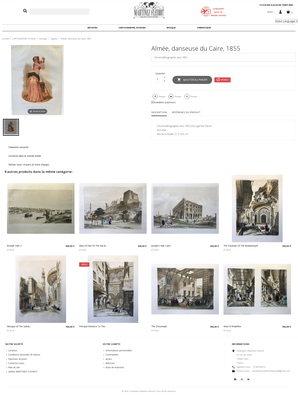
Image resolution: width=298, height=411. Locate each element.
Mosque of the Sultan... (19, 326)
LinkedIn (248, 379)
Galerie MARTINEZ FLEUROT (22, 371)
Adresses (110, 363)
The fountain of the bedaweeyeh (241, 246)
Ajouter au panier (192, 80)
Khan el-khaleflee (232, 326)
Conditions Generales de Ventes (24, 354)
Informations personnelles (118, 350)
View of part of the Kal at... (93, 246)
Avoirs (108, 358)
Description (159, 112)
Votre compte (111, 344)
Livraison (12, 350)
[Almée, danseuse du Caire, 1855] (11, 127)
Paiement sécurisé (17, 358)
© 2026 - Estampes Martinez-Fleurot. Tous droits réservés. (149, 391)
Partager (162, 96)
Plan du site (14, 367)
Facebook (235, 379)
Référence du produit (186, 112)
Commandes (111, 354)
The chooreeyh (159, 326)
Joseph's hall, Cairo (161, 246)
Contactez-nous (16, 363)
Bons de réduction (114, 367)
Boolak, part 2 (14, 246)
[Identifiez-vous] (280, 12)
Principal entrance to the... (92, 326)
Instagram (241, 379)
